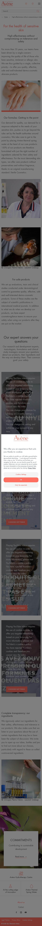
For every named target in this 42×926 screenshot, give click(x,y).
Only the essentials (21, 485)
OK (21, 479)
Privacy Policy (32, 468)
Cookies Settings (21, 474)
